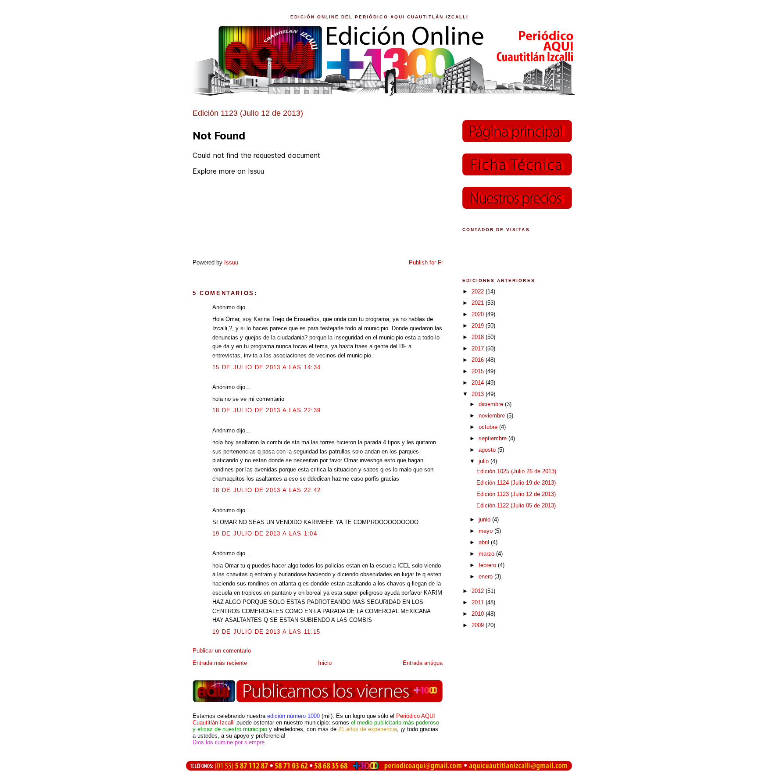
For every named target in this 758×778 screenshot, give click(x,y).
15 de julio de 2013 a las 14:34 (266, 367)
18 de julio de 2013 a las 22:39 (266, 410)
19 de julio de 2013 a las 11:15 (266, 631)
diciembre (492, 404)
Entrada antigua (423, 663)
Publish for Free (429, 262)
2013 (479, 394)
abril (485, 542)
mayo (486, 531)
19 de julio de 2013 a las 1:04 (264, 533)
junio (485, 519)
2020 (479, 314)
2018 (479, 337)
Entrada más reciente (220, 663)
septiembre (493, 438)
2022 (479, 291)
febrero (488, 565)
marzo (487, 553)
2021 (479, 303)
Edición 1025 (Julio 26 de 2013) (516, 471)
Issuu (231, 262)
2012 (479, 591)
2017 (479, 348)
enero (486, 576)
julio (484, 461)
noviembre (493, 415)
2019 (479, 325)
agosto (488, 449)
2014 (479, 382)
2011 (479, 602)
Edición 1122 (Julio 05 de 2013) (516, 505)
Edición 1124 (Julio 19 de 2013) (516, 482)
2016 (479, 360)
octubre (489, 427)
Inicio (325, 663)
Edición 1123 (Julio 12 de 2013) (516, 494)
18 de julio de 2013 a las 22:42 (266, 490)
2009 (479, 625)
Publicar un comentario (222, 650)
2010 (479, 613)
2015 (479, 371)
